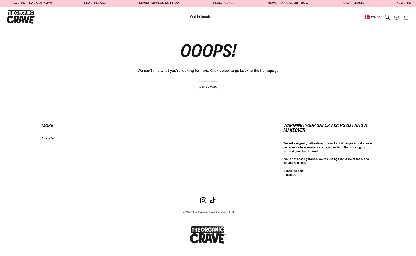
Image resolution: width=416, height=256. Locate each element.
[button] (387, 17)
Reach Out (290, 175)
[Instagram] (203, 200)
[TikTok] (213, 200)
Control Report (293, 171)
